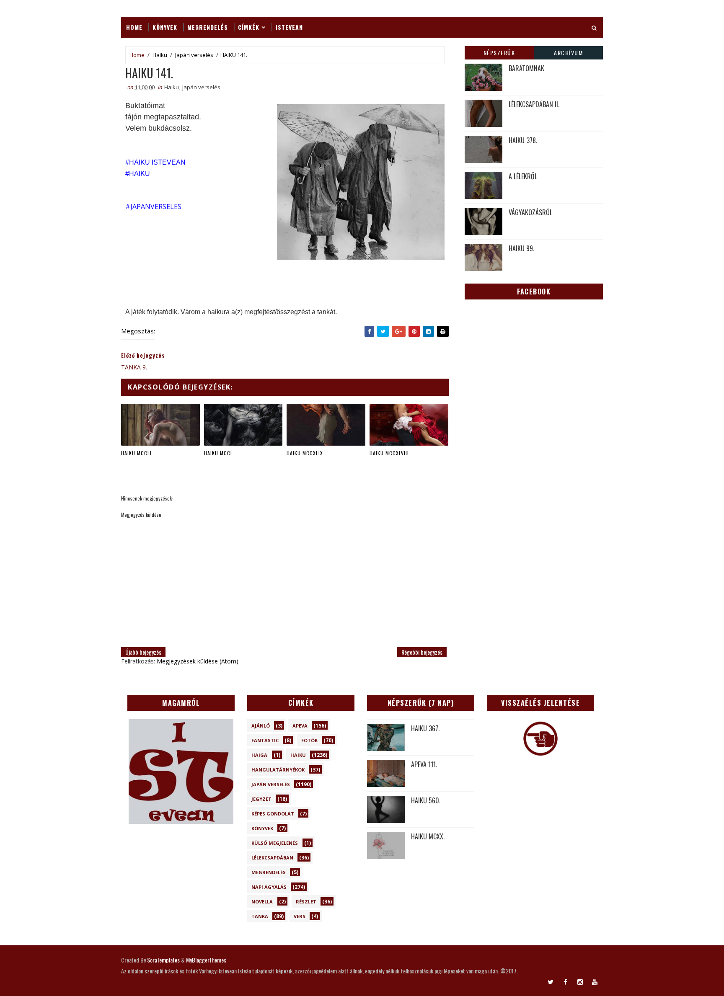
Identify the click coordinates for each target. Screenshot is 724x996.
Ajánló (260, 725)
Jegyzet (261, 799)
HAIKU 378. (523, 140)
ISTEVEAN (289, 27)
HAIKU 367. (425, 728)
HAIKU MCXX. (428, 836)
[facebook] (565, 981)
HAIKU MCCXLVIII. (390, 453)
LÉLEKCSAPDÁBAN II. (534, 104)
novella (262, 901)
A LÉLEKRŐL (523, 176)
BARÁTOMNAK (526, 68)
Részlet (306, 901)
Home (134, 27)
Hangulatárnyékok (278, 769)
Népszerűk (499, 52)
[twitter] (550, 981)
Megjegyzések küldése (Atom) (197, 661)
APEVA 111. (424, 764)
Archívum (568, 52)
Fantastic (265, 740)
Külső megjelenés (274, 843)
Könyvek (165, 27)
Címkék (248, 27)
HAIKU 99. (521, 248)
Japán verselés (194, 55)
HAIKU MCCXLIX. (306, 453)
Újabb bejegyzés (143, 652)
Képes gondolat (272, 813)
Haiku (160, 55)
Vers (299, 916)
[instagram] (580, 981)
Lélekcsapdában (272, 857)
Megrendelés (207, 27)
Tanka (259, 916)
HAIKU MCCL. (219, 453)
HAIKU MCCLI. (137, 453)
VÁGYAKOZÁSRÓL (530, 212)
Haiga (259, 755)
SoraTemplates (163, 959)
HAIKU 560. (425, 800)
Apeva (300, 725)
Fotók (309, 740)
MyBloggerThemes (206, 959)
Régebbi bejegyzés (421, 652)
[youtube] (594, 981)
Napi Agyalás (269, 887)
